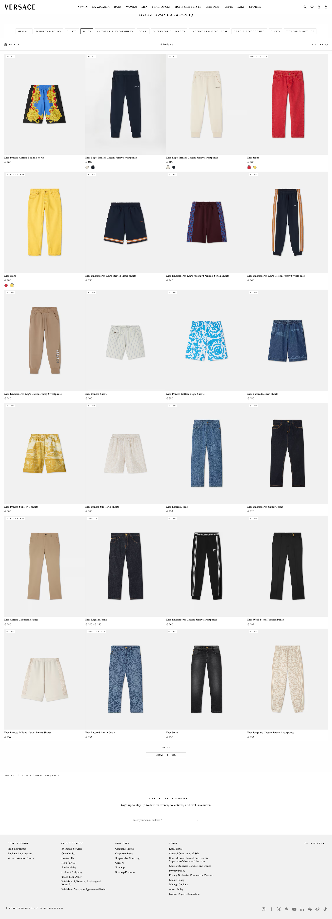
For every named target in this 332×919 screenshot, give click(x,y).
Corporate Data (124, 853)
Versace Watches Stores (21, 858)
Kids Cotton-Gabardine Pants (21, 619)
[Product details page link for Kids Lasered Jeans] (206, 453)
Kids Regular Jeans (96, 619)
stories (255, 6)
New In (83, 6)
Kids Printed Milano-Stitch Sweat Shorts (27, 732)
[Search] (305, 6)
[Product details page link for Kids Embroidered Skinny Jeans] (287, 453)
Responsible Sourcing (127, 858)
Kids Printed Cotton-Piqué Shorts (185, 393)
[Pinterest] (286, 909)
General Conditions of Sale (184, 853)
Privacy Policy (177, 870)
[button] (325, 6)
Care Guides (68, 853)
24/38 (166, 747)
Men (144, 6)
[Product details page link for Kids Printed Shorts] (125, 340)
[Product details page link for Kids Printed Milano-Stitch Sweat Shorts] (44, 679)
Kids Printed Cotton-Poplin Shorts (24, 157)
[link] (11, 775)
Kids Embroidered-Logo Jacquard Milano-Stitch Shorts (197, 275)
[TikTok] (325, 909)
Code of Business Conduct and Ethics (190, 865)
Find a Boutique (17, 848)
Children (213, 6)
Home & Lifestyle (188, 6)
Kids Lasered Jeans (177, 506)
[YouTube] (294, 909)
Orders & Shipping (71, 872)
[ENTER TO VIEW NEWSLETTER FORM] (198, 820)
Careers (119, 862)
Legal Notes (175, 848)
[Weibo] (317, 909)
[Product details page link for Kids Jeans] (287, 104)
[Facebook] (271, 909)
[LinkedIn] (302, 909)
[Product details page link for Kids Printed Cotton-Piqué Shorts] (206, 340)
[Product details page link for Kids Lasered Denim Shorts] (287, 340)
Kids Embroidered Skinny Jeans (265, 506)
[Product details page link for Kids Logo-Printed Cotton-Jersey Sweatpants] (125, 104)
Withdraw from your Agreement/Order (83, 889)
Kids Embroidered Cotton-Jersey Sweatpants (191, 619)
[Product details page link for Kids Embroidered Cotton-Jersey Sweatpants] (206, 566)
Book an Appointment (20, 853)
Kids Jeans (253, 157)
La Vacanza (101, 6)
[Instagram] (263, 909)
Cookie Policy (177, 879)
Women (131, 6)
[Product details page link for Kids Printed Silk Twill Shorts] (44, 453)
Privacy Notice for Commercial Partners (191, 875)
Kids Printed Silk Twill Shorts (21, 506)
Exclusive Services (71, 848)
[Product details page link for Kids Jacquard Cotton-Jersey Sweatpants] (287, 679)
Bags (117, 6)
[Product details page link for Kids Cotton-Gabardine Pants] (44, 566)
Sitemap (119, 867)
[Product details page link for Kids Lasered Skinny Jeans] (125, 679)
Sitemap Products (125, 872)
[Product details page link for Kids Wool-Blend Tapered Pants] (287, 566)
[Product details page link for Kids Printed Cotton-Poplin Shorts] (44, 104)
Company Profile (124, 848)
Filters (14, 44)
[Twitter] (279, 909)
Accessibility (176, 889)
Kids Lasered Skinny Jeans (100, 732)
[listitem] (24, 31)
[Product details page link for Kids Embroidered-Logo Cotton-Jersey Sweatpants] (287, 222)
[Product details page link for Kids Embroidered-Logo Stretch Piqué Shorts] (125, 222)
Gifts (229, 6)
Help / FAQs (68, 862)
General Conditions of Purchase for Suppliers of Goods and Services (189, 859)
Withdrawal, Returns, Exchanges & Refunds (81, 883)
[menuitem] (83, 7)
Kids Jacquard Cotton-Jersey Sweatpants (270, 732)
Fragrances (161, 6)
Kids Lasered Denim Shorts (262, 393)
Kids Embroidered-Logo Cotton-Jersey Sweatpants (276, 275)
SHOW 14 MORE (166, 755)
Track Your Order (71, 876)
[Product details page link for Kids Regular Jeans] (125, 566)
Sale (240, 6)
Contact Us (67, 858)
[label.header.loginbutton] (318, 6)
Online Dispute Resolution (184, 894)
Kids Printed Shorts (96, 393)
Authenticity (68, 867)
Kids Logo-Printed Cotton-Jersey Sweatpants (111, 157)
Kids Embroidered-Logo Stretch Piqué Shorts (110, 275)
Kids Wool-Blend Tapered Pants (265, 619)
